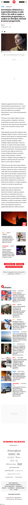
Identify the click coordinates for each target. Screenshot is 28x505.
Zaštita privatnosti (9, 486)
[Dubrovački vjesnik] (14, 473)
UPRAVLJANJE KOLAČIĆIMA (14, 494)
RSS (11, 489)
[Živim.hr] (18, 457)
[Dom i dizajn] (19, 463)
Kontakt (4, 488)
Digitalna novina (20, 488)
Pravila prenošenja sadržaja (13, 484)
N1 (21, 106)
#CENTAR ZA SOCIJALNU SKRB (14, 266)
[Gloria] (12, 460)
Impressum (19, 486)
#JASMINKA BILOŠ (9, 264)
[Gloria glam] (16, 460)
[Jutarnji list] (14, 450)
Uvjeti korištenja (13, 483)
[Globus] (11, 457)
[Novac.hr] (9, 470)
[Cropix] (19, 470)
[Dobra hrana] (11, 463)
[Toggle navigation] (2, 2)
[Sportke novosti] (18, 453)
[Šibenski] (19, 477)
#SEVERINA (20, 264)
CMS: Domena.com (18, 499)
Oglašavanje (11, 488)
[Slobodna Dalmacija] (14, 1)
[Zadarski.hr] (9, 477)
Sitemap (16, 489)
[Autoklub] (14, 467)
